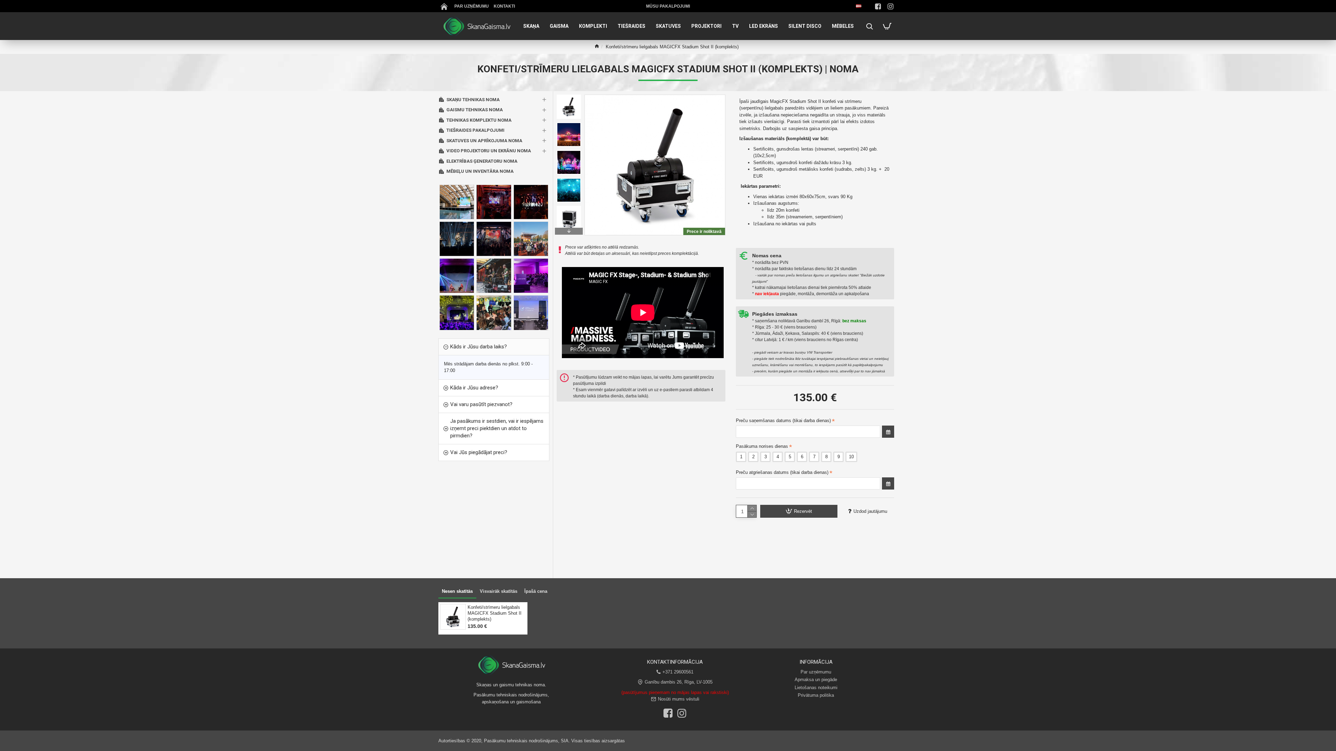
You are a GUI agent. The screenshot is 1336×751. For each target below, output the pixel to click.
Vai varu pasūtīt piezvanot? (481, 404)
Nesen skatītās (457, 591)
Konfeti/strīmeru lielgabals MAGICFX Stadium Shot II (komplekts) (495, 613)
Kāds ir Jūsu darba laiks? (478, 347)
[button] (569, 96)
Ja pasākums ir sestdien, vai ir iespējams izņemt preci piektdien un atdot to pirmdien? (496, 428)
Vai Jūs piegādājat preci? (478, 452)
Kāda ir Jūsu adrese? (474, 388)
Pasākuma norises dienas (762, 446)
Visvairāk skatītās (498, 591)
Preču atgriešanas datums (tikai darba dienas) (782, 472)
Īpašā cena (535, 591)
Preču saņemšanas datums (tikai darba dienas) (783, 420)
